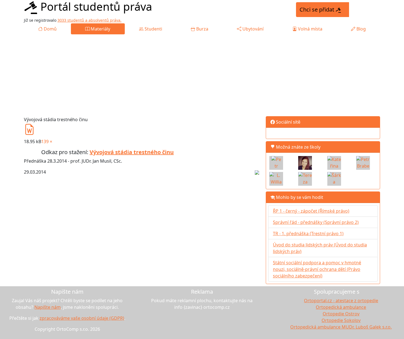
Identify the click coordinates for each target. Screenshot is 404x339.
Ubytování (252, 29)
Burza (201, 29)
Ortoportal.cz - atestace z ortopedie (341, 301)
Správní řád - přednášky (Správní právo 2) (316, 222)
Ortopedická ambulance (341, 307)
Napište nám (47, 307)
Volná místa (309, 29)
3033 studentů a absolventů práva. (89, 20)
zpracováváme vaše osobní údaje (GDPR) (82, 318)
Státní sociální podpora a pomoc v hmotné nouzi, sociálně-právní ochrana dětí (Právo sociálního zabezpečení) (317, 269)
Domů (50, 29)
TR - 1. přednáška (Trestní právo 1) (308, 233)
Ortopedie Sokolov (341, 320)
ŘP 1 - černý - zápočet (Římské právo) (311, 211)
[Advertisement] (202, 75)
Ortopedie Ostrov (341, 314)
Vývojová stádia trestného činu (132, 152)
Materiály (100, 29)
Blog (360, 29)
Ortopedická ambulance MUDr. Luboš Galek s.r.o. (341, 327)
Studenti (152, 29)
